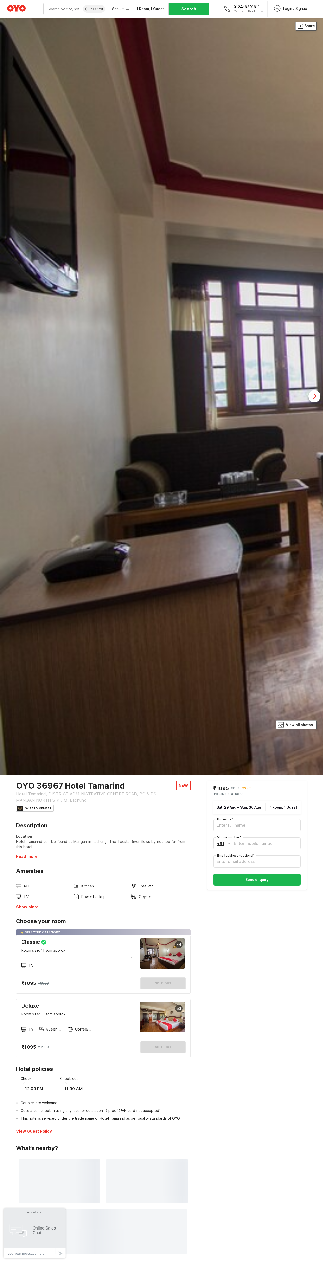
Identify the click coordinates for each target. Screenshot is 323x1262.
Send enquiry (257, 879)
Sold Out (163, 1047)
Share (309, 26)
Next (314, 396)
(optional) (235, 855)
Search (188, 8)
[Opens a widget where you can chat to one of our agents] (34, 1233)
